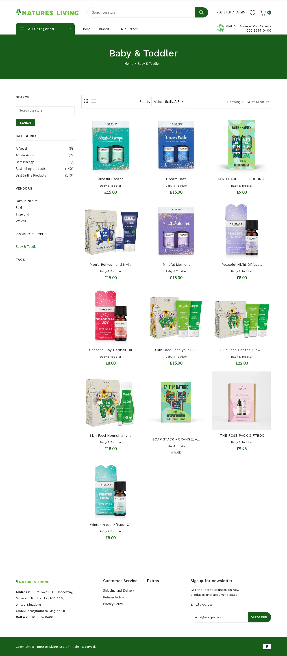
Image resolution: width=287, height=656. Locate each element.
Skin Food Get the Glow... (241, 350)
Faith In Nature (26, 201)
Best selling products (45, 168)
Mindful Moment (176, 265)
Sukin (20, 207)
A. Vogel (45, 148)
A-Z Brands (129, 29)
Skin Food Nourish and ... (111, 436)
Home (86, 29)
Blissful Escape (111, 179)
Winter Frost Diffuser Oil (110, 525)
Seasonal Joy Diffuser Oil (110, 350)
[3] (86, 101)
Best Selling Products (45, 175)
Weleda (21, 221)
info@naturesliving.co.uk (46, 611)
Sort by (145, 102)
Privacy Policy (113, 604)
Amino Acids (45, 155)
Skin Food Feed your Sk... (176, 350)
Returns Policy (113, 597)
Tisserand (22, 214)
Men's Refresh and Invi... (111, 265)
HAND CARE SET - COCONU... (242, 179)
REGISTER (223, 12)
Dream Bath (176, 179)
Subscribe (259, 617)
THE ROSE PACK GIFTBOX (242, 436)
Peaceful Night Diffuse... (242, 265)
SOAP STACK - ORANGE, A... (176, 439)
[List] (93, 101)
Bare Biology (45, 162)
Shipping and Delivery (119, 590)
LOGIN (240, 12)
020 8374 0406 (258, 30)
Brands (104, 29)
